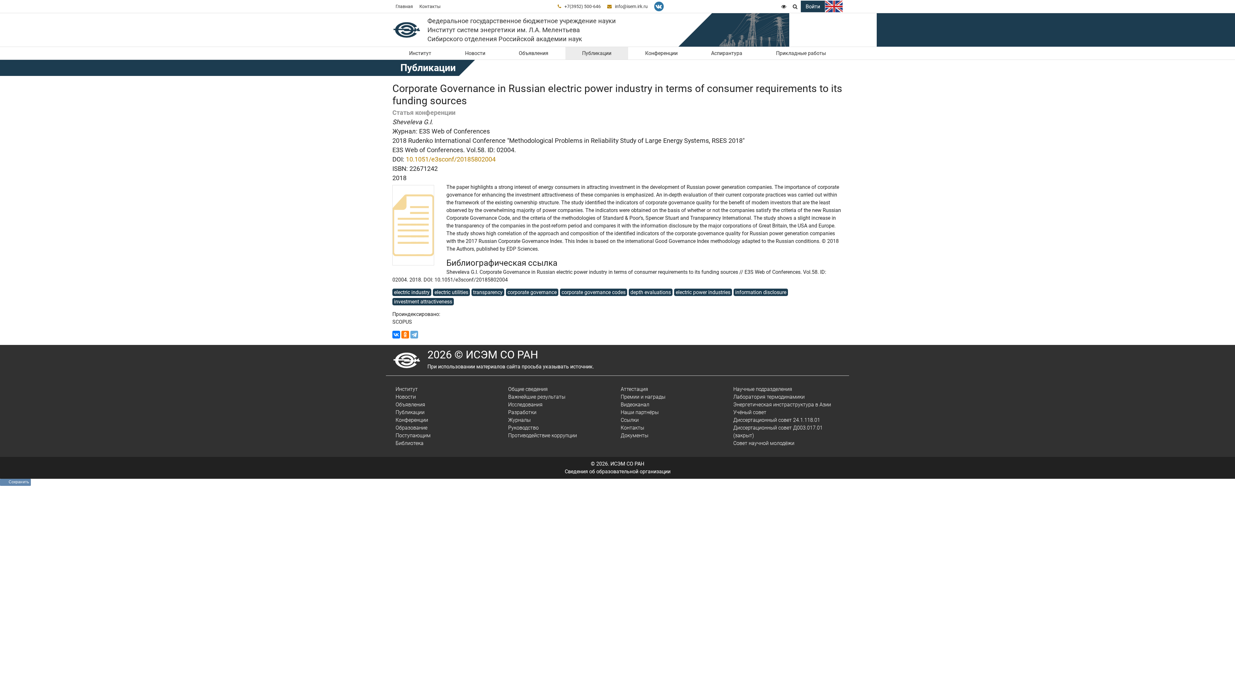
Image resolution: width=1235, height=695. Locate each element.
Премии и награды (643, 397)
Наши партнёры (640, 412)
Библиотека (410, 443)
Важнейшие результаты (536, 397)
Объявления (533, 53)
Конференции (661, 53)
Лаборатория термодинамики (769, 397)
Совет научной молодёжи (763, 443)
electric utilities (451, 292)
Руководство (523, 428)
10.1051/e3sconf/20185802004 (451, 159)
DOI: (398, 159)
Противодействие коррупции (542, 435)
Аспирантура (726, 53)
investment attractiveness (423, 302)
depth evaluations (650, 292)
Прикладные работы (801, 53)
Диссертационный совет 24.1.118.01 (776, 420)
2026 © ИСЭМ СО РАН (482, 354)
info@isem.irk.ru (631, 6)
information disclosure (760, 292)
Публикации (596, 53)
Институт (420, 53)
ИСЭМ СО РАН (627, 464)
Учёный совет (749, 412)
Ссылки (630, 420)
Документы (634, 435)
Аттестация (634, 389)
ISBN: (400, 168)
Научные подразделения (762, 389)
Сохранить (19, 482)
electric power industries (703, 292)
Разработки (522, 412)
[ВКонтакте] (396, 334)
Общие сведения (528, 389)
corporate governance (532, 292)
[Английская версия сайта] (834, 6)
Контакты (430, 6)
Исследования (525, 405)
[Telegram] (414, 334)
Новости (475, 53)
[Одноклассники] (405, 334)
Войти (813, 7)
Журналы (519, 420)
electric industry (412, 292)
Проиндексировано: (416, 314)
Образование (411, 428)
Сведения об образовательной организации (618, 471)
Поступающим (413, 435)
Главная (404, 6)
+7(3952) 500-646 (582, 6)
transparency (488, 292)
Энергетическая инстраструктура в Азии (782, 405)
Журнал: (404, 131)
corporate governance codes (594, 292)
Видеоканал (635, 405)
